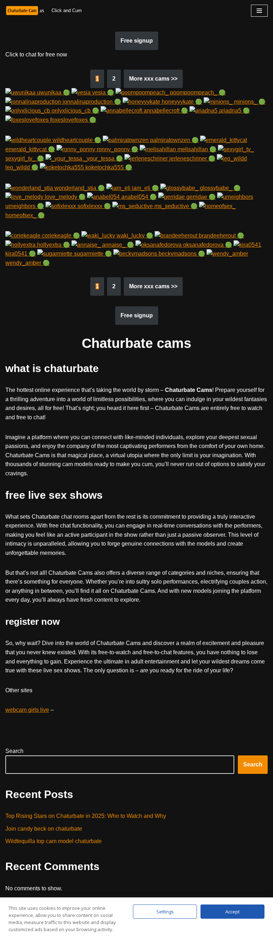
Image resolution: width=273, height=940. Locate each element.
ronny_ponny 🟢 (116, 149)
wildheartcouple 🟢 (76, 140)
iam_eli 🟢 (144, 188)
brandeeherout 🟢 (220, 236)
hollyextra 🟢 (53, 245)
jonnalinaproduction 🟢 (91, 102)
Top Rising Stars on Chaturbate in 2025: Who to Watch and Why (85, 816)
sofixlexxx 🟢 (93, 206)
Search (14, 751)
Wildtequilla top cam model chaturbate (53, 841)
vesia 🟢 (102, 92)
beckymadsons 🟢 (181, 254)
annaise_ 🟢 (117, 245)
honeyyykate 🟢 (181, 102)
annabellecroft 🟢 (165, 111)
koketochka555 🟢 (108, 167)
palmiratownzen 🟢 (174, 140)
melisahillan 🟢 (196, 149)
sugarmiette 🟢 (92, 254)
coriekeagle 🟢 (60, 236)
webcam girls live (27, 710)
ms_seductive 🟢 (175, 206)
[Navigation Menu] (259, 11)
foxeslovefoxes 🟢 (72, 120)
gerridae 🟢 (200, 197)
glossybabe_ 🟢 (219, 188)
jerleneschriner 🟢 (191, 158)
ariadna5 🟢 (234, 111)
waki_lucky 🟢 (134, 236)
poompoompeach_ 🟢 (197, 92)
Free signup (137, 41)
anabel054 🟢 (138, 197)
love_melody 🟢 (64, 197)
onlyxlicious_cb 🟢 (74, 111)
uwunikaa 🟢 (53, 92)
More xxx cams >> (153, 79)
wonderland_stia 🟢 (79, 188)
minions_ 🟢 (249, 102)
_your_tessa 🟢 (102, 158)
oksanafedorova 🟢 (207, 245)
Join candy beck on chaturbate (43, 829)
